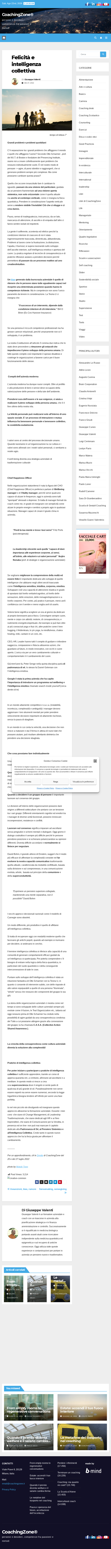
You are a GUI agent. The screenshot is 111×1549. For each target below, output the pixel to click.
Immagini (83, 151)
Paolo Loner (85, 484)
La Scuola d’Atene (67, 1492)
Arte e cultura (85, 87)
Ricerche (83, 244)
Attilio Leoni (85, 370)
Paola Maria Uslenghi (89, 477)
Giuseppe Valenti (32, 79)
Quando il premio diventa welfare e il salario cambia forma (27, 1441)
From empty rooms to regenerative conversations (28, 1409)
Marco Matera (85, 455)
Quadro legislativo (88, 237)
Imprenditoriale (86, 158)
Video (82, 337)
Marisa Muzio (85, 463)
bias (13, 279)
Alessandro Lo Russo (89, 363)
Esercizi (83, 130)
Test (81, 315)
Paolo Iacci (32, 1446)
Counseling (84, 122)
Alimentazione (86, 80)
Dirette (40, 1155)
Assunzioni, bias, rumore (23, 1189)
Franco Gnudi (85, 420)
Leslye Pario (85, 448)
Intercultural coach (67, 1501)
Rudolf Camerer (87, 491)
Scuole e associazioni (90, 258)
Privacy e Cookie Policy (45, 788)
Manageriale (85, 215)
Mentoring (84, 222)
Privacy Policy (9, 1489)
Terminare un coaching (69, 1472)
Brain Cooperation (88, 384)
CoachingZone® (17, 14)
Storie (82, 294)
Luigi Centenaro (87, 441)
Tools (81, 322)
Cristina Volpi (85, 398)
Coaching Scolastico (89, 115)
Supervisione (85, 308)
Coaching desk (86, 108)
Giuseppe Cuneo (87, 427)
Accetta (27, 781)
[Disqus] (37, 1340)
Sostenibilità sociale (89, 279)
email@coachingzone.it (13, 1483)
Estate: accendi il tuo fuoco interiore (81, 1409)
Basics (82, 94)
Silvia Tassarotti (35, 1416)
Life (81, 208)
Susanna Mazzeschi (89, 513)
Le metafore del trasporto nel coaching (80, 1439)
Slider (82, 272)
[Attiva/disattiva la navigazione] (106, 38)
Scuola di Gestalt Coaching (92, 505)
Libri (81, 194)
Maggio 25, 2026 (70, 1446)
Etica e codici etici (88, 137)
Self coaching (85, 265)
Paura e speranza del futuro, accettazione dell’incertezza (40, 1510)
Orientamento (85, 230)
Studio (82, 301)
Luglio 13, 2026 (16, 1416)
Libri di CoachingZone (90, 201)
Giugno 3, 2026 (16, 1446)
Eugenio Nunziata (88, 406)
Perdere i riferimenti (67, 1463)
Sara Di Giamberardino (90, 498)
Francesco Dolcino (88, 413)
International (85, 180)
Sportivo (83, 287)
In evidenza (84, 165)
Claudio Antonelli (87, 391)
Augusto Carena (87, 377)
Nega (55, 781)
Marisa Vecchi (86, 470)
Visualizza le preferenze (83, 781)
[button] (95, 760)
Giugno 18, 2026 (70, 1416)
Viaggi (82, 329)
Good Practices (86, 144)
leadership (84, 187)
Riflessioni (84, 251)
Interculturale (85, 172)
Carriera (83, 101)
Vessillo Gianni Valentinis (91, 520)
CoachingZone (60, 1296)
